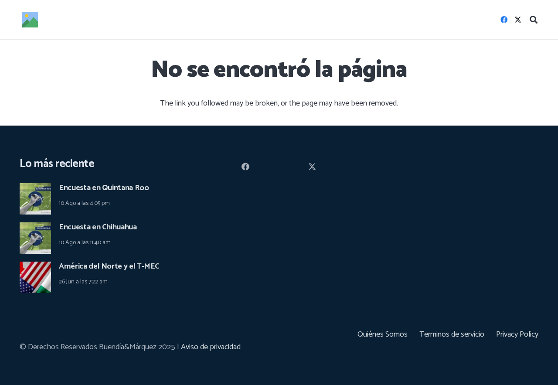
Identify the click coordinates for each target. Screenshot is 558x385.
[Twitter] (518, 20)
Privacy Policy (517, 334)
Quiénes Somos (382, 334)
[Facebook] (504, 20)
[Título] (30, 19)
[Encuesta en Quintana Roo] (35, 189)
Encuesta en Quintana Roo (104, 187)
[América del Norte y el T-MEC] (35, 267)
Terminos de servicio (451, 334)
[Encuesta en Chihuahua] (35, 228)
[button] (533, 20)
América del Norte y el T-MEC (109, 266)
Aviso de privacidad (211, 347)
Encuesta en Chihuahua (97, 227)
